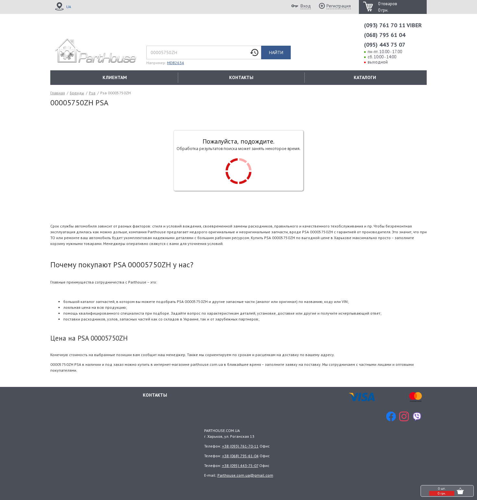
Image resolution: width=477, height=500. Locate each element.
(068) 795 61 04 (384, 35)
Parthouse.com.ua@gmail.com (245, 475)
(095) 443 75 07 (384, 44)
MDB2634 (175, 62)
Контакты (155, 395)
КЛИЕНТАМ (115, 77)
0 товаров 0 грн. (387, 7)
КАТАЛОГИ (365, 77)
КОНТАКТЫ (241, 77)
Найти (276, 52)
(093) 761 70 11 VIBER (393, 25)
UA (68, 6)
